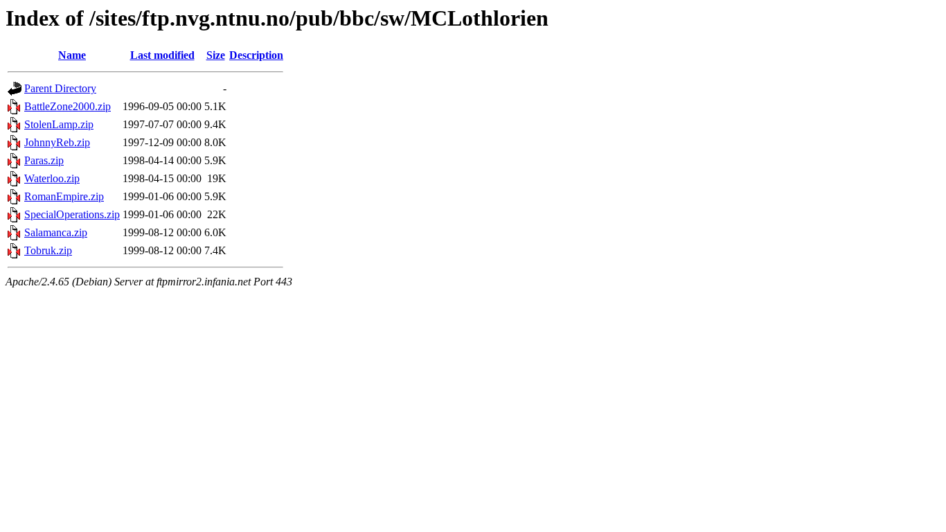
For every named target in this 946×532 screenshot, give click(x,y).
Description (256, 55)
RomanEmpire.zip (64, 196)
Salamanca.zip (55, 232)
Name (72, 55)
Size (215, 55)
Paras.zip (44, 160)
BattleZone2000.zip (67, 106)
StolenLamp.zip (58, 124)
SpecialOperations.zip (72, 214)
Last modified (162, 55)
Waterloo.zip (52, 178)
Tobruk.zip (48, 250)
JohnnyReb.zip (57, 142)
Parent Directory (60, 88)
